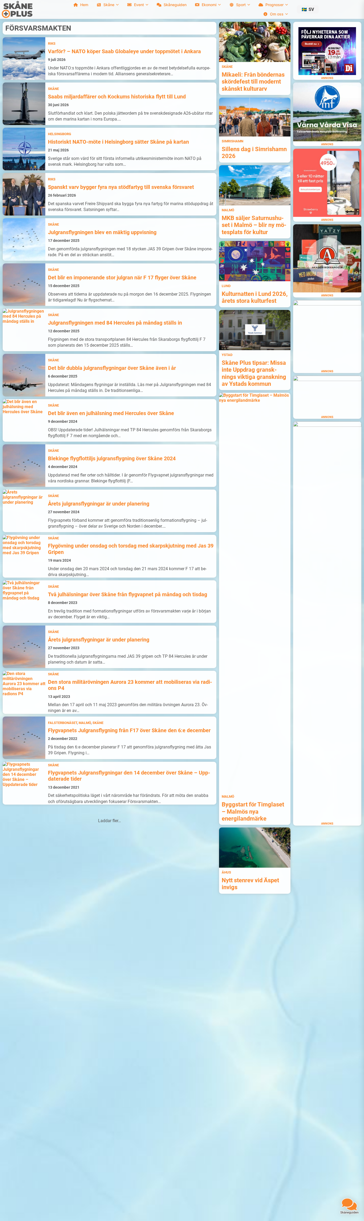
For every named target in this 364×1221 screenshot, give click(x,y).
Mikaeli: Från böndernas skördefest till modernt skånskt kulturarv (253, 81)
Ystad (227, 355)
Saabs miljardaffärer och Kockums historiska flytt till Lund (117, 97)
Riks (51, 43)
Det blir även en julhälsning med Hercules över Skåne (111, 413)
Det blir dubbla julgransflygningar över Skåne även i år (112, 368)
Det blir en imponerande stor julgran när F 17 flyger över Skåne (122, 278)
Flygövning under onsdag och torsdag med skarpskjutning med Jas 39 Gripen (130, 549)
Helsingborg (59, 134)
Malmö (85, 723)
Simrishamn (232, 141)
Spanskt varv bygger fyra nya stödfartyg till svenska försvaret (121, 187)
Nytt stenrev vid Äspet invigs (250, 884)
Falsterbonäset (62, 723)
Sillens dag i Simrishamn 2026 (254, 152)
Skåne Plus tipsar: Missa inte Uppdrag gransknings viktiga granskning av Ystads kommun (254, 373)
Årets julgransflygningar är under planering (98, 504)
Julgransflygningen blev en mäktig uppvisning (102, 232)
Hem (84, 4)
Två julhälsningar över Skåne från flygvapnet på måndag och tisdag (127, 594)
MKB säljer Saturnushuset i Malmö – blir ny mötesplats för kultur (254, 225)
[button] (308, 9)
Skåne (53, 89)
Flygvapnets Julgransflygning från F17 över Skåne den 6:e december (129, 730)
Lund (226, 286)
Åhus (226, 872)
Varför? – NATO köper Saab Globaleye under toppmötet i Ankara (124, 51)
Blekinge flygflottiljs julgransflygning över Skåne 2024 (112, 459)
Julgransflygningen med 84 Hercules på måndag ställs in (115, 323)
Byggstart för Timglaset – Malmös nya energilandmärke (253, 811)
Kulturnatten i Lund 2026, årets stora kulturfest (255, 297)
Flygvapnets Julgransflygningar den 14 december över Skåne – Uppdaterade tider (129, 776)
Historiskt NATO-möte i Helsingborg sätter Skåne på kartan (118, 142)
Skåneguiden (175, 4)
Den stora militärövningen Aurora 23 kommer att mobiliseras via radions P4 (130, 685)
